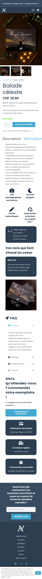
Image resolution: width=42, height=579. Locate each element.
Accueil (5, 80)
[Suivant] (33, 266)
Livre (10, 80)
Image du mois (21, 536)
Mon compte (21, 558)
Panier (21, 554)
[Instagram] (26, 563)
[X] (21, 563)
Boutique (21, 543)
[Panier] (38, 10)
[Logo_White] (4, 10)
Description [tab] (12, 139)
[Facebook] (15, 563)
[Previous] (9, 266)
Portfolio (21, 547)
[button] (33, 10)
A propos (21, 539)
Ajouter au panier (24, 124)
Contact (21, 550)
